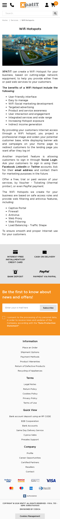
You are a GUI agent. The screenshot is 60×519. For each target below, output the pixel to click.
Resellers (30, 467)
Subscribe (48, 308)
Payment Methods (30, 357)
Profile (30, 453)
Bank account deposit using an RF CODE (30, 416)
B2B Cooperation (30, 421)
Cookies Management (30, 516)
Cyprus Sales (30, 435)
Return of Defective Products (30, 366)
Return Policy (30, 389)
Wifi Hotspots (28, 20)
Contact (30, 471)
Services (14, 20)
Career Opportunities (30, 458)
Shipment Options (30, 352)
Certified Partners (30, 462)
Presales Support (30, 439)
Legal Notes (30, 384)
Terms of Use (30, 403)
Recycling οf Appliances (30, 371)
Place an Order (30, 347)
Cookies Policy (30, 394)
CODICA (37, 509)
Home (5, 20)
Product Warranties (30, 361)
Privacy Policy (30, 398)
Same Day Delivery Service (30, 430)
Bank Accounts (30, 426)
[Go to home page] (29, 5)
